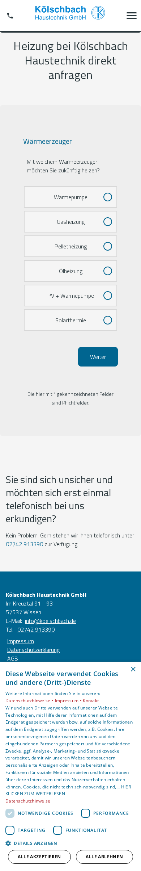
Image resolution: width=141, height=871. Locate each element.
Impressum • (69, 701)
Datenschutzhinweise (28, 801)
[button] (131, 15)
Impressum (20, 641)
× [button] (133, 669)
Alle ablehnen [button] (104, 857)
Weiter (98, 356)
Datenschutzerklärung (33, 649)
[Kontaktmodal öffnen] (10, 15)
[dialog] (70, 766)
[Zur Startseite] (70, 15)
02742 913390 (24, 544)
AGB (12, 658)
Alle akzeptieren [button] (39, 857)
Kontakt (91, 701)
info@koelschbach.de (50, 620)
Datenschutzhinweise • (30, 701)
